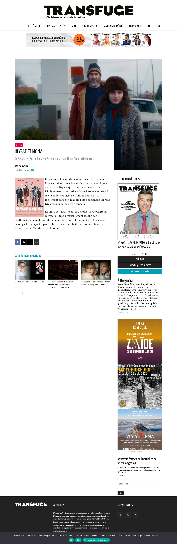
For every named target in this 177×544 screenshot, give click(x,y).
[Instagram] (128, 515)
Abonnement (136, 26)
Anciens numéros (113, 26)
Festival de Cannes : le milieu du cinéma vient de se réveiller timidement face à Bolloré (60, 284)
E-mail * (121, 476)
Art (74, 26)
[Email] (30, 242)
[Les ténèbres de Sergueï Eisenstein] (30, 270)
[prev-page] (16, 293)
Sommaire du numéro (140, 271)
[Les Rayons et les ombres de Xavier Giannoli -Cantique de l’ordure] (96, 270)
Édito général (125, 281)
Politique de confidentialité (96, 540)
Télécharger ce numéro (140, 265)
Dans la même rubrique (28, 256)
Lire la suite (123, 312)
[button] (159, 26)
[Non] (173, 538)
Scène (63, 26)
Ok (71, 540)
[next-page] (21, 293)
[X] (24, 242)
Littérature (35, 26)
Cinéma (51, 26)
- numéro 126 (28, 170)
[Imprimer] (36, 242)
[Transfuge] (88, 11)
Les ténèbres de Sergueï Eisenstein (29, 282)
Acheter (140, 259)
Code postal (123, 484)
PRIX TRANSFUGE (90, 26)
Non (78, 540)
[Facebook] (17, 242)
